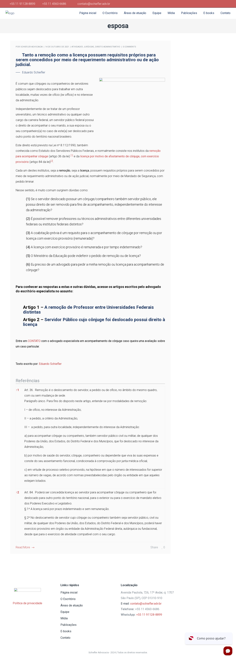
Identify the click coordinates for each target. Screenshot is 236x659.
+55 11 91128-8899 (23, 4)
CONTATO (34, 341)
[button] (72, 156)
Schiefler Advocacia (31, 47)
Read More (23, 547)
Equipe (64, 612)
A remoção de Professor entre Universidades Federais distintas (88, 310)
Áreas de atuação (71, 605)
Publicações (68, 625)
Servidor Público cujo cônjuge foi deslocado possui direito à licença (94, 322)
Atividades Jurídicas (83, 47)
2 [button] (17, 492)
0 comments (129, 47)
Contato (65, 637)
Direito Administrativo (107, 47)
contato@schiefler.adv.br (146, 603)
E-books (65, 631)
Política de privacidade (27, 603)
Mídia (64, 618)
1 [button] (17, 390)
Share (154, 547)
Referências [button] (27, 380)
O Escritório (68, 599)
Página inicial (68, 592)
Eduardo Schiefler (50, 364)
